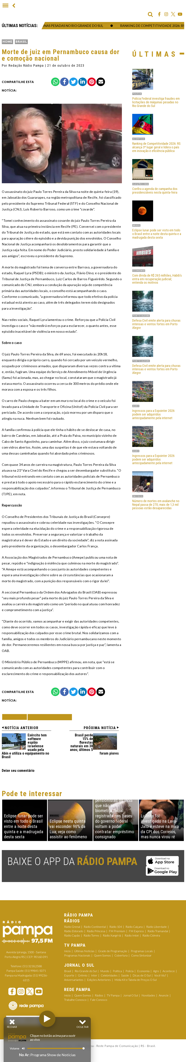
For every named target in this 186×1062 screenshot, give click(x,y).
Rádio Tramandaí (157, 931)
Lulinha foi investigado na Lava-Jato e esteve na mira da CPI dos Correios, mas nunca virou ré (160, 826)
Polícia (130, 971)
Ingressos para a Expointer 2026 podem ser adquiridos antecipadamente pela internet (153, 414)
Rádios (99, 995)
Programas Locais (142, 951)
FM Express (136, 931)
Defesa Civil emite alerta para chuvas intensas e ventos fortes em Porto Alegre (156, 324)
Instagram (166, 14)
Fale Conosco (98, 999)
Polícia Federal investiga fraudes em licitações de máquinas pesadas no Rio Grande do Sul (156, 102)
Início (67, 951)
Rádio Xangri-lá (112, 935)
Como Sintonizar (141, 955)
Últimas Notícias (84, 951)
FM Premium (117, 931)
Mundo (104, 971)
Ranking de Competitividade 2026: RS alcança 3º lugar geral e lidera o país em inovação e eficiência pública (156, 147)
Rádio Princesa (96, 931)
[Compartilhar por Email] (100, 82)
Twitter (173, 14)
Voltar (15, 717)
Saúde (125, 975)
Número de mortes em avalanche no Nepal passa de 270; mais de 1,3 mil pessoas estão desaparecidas (155, 504)
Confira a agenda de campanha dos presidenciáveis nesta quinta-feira (154, 190)
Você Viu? (160, 975)
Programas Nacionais (77, 955)
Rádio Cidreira (151, 935)
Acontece (169, 971)
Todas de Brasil (49, 717)
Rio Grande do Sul (86, 971)
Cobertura (121, 955)
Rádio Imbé (132, 935)
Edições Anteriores (99, 979)
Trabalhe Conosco (75, 999)
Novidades (148, 995)
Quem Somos (102, 955)
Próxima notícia (100, 728)
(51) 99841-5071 (35, 970)
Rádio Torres (91, 935)
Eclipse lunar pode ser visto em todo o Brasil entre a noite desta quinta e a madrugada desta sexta (156, 233)
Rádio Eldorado (73, 931)
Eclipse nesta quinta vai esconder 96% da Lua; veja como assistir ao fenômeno (68, 829)
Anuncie (164, 995)
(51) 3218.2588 (32, 966)
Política (117, 971)
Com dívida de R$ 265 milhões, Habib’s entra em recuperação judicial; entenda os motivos (157, 279)
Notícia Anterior (22, 728)
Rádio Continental (95, 926)
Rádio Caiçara (134, 926)
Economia (143, 971)
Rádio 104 (115, 926)
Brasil (21, 41)
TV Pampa (113, 995)
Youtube (180, 14)
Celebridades (109, 975)
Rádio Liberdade (156, 926)
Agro (156, 971)
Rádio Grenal (72, 926)
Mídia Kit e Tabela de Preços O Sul (135, 979)
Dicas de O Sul (142, 975)
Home (7, 41)
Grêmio (82, 975)
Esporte (69, 975)
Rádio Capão (72, 935)
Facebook (159, 14)
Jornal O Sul (130, 995)
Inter (94, 975)
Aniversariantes (73, 979)
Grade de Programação (112, 951)
